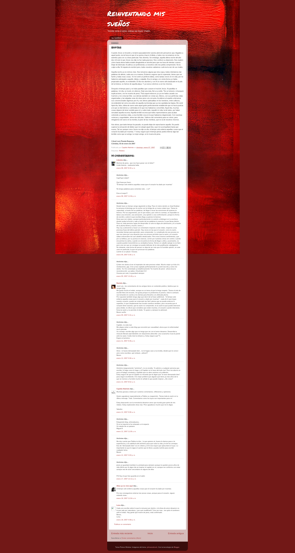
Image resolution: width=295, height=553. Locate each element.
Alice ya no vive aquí (125, 486)
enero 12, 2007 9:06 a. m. (126, 412)
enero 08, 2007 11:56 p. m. (126, 196)
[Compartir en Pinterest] (170, 148)
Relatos (122, 151)
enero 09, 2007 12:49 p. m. (126, 276)
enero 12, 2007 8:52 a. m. (126, 382)
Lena (118, 505)
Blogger (176, 547)
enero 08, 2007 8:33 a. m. (126, 168)
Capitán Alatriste (123, 389)
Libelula (120, 160)
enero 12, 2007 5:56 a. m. (126, 358)
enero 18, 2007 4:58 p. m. (126, 520)
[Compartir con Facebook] (168, 148)
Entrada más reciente (121, 533)
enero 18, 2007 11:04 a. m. (126, 498)
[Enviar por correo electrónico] (161, 148)
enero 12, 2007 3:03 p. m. (126, 455)
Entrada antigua (176, 533)
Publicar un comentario (122, 524)
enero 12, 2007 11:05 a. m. (126, 431)
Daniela (119, 283)
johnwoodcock (152, 547)
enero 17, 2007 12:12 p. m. (126, 479)
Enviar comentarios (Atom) (131, 538)
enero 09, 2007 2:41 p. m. (126, 315)
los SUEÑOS (117, 38)
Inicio (150, 533)
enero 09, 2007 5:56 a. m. (126, 255)
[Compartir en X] (165, 148)
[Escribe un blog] (163, 148)
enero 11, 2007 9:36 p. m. (126, 341)
